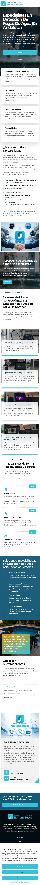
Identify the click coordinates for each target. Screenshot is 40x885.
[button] (37, 845)
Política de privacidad (17, 882)
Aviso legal (27, 882)
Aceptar (20, 866)
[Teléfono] (6, 772)
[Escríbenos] (6, 778)
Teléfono (14, 771)
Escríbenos (14, 777)
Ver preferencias (20, 878)
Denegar (20, 872)
